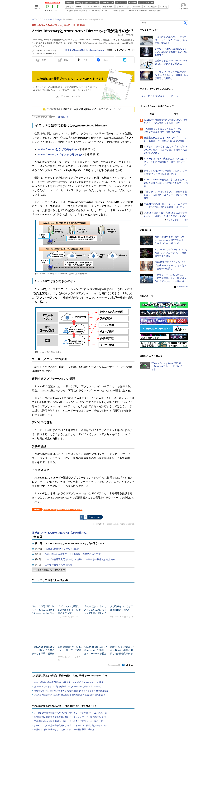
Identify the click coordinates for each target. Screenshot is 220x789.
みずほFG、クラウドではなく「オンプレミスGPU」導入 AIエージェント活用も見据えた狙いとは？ (165, 149)
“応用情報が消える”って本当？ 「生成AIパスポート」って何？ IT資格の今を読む (172, 265)
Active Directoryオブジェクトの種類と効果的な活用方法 (73, 554)
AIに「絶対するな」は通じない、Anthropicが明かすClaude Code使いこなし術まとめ (169, 240)
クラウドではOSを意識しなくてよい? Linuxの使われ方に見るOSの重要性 (171, 52)
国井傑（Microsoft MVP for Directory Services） (85, 50)
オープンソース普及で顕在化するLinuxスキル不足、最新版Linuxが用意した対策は (171, 75)
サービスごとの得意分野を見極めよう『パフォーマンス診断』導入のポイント (70, 725)
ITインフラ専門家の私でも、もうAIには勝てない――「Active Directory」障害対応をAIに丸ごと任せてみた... (43, 613)
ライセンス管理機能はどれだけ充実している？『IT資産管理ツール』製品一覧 (70, 713)
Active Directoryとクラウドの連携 (62, 549)
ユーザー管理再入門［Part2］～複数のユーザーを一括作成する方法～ (80, 559)
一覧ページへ (182, 286)
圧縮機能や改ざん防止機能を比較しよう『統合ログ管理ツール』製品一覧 (68, 721)
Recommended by (115, 665)
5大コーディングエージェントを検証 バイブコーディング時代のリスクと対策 (171, 252)
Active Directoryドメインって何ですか (60, 154)
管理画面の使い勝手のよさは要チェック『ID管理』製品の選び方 (64, 729)
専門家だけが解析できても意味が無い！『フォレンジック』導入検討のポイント (71, 717)
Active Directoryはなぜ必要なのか (57, 149)
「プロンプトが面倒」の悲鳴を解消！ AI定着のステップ (69, 609)
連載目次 (63, 117)
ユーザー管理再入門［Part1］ (59, 565)
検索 (185, 23)
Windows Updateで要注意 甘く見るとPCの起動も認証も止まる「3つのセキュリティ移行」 (166, 182)
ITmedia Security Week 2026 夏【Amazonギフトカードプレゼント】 (167, 366)
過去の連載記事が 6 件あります (51, 570)
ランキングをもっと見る (177, 220)
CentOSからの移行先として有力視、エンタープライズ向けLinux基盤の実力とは (171, 40)
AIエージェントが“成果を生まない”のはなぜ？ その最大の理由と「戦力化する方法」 (165, 161)
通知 (66, 60)
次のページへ (94, 517)
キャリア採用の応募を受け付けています (160, 96)
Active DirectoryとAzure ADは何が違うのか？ (62, 510)
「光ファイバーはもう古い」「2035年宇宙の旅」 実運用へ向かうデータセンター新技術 (165, 195)
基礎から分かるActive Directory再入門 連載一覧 (59, 532)
